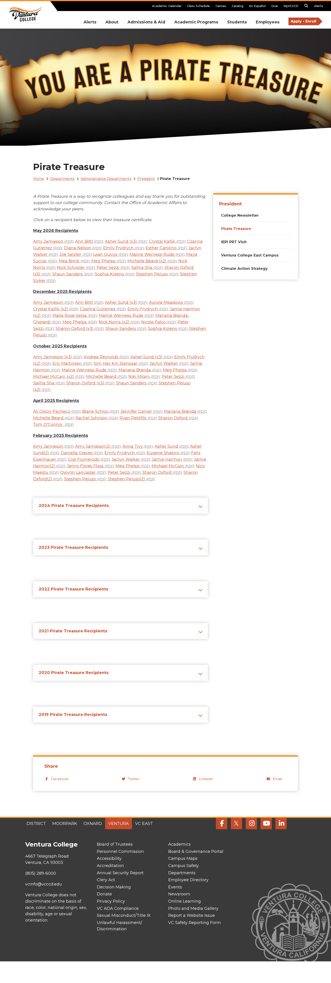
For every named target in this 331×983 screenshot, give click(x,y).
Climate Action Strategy (244, 268)
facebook (59, 779)
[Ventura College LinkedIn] (281, 823)
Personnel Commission (120, 851)
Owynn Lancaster (83, 472)
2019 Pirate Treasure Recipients (73, 714)
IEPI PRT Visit (234, 242)
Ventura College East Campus (250, 255)
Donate (104, 894)
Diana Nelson (82, 247)
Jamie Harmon (172, 459)
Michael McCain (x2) (58, 376)
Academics (179, 844)
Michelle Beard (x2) (152, 261)
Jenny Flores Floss (90, 465)
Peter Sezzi (113, 267)
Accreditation (110, 865)
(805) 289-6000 (40, 873)
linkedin (206, 779)
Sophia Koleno (114, 274)
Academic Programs (196, 22)
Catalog (237, 6)
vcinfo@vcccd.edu (43, 884)
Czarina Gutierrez (103, 308)
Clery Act (106, 879)
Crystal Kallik (167, 241)
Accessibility (109, 858)
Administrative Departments (106, 179)
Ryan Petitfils (138, 417)
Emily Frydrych (123, 247)
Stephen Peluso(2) (131, 479)
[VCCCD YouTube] (266, 823)
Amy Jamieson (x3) (57, 356)
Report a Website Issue (191, 915)
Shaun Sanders (72, 274)
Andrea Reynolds (106, 356)
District (36, 823)
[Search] (306, 7)
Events (175, 887)
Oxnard (93, 823)
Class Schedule (198, 6)
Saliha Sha (147, 267)
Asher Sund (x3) (126, 241)
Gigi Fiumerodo (89, 459)
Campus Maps (182, 858)
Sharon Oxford (178, 417)
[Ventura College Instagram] (251, 823)
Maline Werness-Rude (156, 254)
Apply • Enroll (303, 21)
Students (237, 22)
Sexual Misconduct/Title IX (124, 915)
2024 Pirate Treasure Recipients (74, 505)
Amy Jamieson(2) (98, 446)
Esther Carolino (166, 247)
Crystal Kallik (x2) (55, 308)
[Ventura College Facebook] (221, 823)
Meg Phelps (108, 261)
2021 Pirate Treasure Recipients (73, 631)
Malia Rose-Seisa (74, 315)
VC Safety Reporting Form (194, 922)
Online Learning (184, 901)
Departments (62, 179)
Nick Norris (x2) (119, 322)
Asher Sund (171, 446)
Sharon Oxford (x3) (80, 328)
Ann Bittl (89, 241)
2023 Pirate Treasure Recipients (73, 547)
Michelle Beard (106, 376)
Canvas (220, 6)
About (111, 22)
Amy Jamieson (53, 241)
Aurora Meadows (171, 302)
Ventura (118, 823)
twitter (134, 779)
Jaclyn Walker (169, 363)
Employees (267, 22)
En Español (257, 6)
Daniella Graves (82, 452)
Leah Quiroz (110, 254)
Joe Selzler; (75, 254)
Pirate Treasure (236, 229)
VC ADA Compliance (118, 908)
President (146, 179)
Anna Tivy (137, 446)
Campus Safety (183, 865)
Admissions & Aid (146, 22)
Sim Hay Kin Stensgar (121, 363)
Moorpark (64, 823)
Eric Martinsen (72, 363)
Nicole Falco (158, 322)
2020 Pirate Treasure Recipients (74, 672)
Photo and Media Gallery (193, 908)
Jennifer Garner (141, 411)
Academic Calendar (166, 6)
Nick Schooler (76, 267)
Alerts (318, 6)
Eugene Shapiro (168, 452)
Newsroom (179, 894)
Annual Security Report (120, 872)
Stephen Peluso (157, 274)
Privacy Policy (111, 901)
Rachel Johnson (96, 417)
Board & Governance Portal (195, 851)
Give (274, 6)
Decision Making (114, 887)
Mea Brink (74, 261)
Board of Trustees (115, 844)
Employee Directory (188, 879)
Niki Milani (144, 376)
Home (38, 179)
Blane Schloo (100, 411)
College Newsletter (240, 215)
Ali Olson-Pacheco (56, 411)
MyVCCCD (290, 6)
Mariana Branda (139, 370)
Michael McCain (173, 465)
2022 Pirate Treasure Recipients (73, 589)
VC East (144, 823)
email (277, 779)
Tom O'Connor (53, 424)
